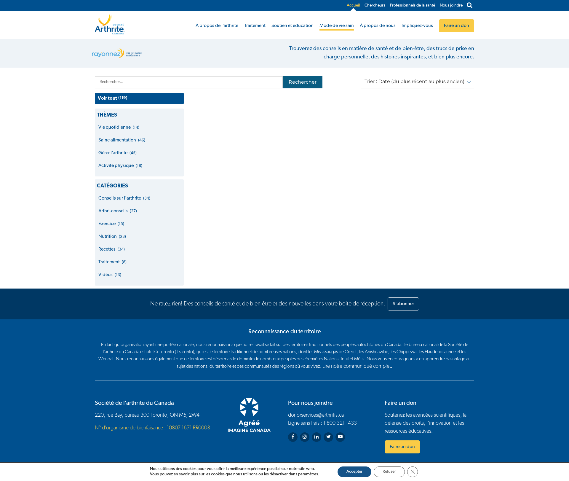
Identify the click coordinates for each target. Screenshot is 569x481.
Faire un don (402, 447)
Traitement (255, 25)
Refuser (389, 471)
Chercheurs (375, 5)
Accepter (354, 471)
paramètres (308, 474)
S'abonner (403, 304)
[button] (417, 81)
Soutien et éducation (292, 25)
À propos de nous (378, 25)
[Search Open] (469, 5)
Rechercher (303, 82)
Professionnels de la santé (412, 5)
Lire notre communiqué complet (356, 366)
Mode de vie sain (336, 25)
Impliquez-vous (417, 25)
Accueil (353, 5)
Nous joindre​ (451, 5)
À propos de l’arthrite (217, 25)
